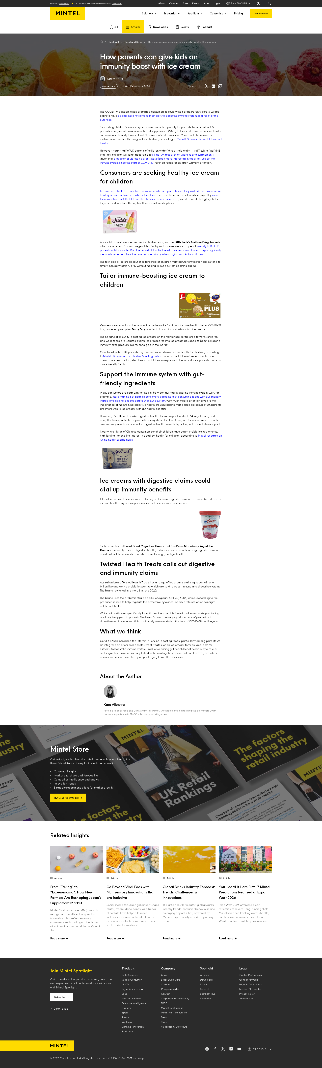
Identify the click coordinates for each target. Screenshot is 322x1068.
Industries (170, 13)
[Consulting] (225, 13)
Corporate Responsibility (175, 998)
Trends (125, 1017)
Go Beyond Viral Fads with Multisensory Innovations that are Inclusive (130, 892)
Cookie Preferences (250, 975)
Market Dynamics (131, 998)
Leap (124, 994)
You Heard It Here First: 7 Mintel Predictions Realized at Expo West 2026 (244, 892)
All (116, 27)
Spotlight (193, 13)
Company (168, 968)
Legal (243, 968)
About (161, 3)
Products (128, 968)
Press (185, 3)
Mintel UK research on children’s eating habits (132, 356)
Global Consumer (132, 980)
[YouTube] (239, 1049)
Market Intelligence (172, 1008)
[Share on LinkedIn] (213, 86)
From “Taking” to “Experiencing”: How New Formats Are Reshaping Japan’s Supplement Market (75, 894)
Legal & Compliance (250, 984)
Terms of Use (246, 998)
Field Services (130, 975)
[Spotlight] (201, 13)
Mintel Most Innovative (174, 1012)
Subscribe (59, 997)
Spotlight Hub (208, 994)
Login (216, 3)
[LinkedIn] (231, 1049)
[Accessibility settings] (259, 3)
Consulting (216, 13)
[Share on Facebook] (200, 86)
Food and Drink (133, 42)
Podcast (206, 27)
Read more (57, 938)
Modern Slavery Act (250, 989)
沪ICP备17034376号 (120, 1058)
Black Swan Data (170, 980)
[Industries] (179, 13)
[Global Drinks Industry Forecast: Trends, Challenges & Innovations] (189, 859)
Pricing (238, 13)
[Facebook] (215, 1049)
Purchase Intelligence (134, 1003)
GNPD (125, 984)
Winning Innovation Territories (133, 1029)
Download (77, 3)
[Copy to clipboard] (220, 86)
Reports (126, 1008)
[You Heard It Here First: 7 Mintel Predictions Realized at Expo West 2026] (245, 859)
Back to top (61, 1008)
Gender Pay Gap (248, 980)
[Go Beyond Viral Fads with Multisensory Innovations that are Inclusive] (132, 859)
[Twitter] (223, 1049)
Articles (135, 27)
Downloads (160, 27)
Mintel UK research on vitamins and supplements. (183, 154)
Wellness (127, 1022)
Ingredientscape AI (133, 989)
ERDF (164, 1003)
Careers (165, 984)
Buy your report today (66, 798)
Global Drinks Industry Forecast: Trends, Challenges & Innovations (189, 892)
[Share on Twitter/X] (207, 86)
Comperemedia (170, 989)
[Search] (270, 3)
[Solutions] (155, 13)
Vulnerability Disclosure (174, 1027)
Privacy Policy (247, 994)
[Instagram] (207, 1049)
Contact (173, 3)
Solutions (147, 13)
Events (195, 3)
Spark (125, 1012)
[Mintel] (67, 13)
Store (206, 3)
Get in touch (261, 13)
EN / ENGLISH (239, 3)
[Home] (101, 42)
